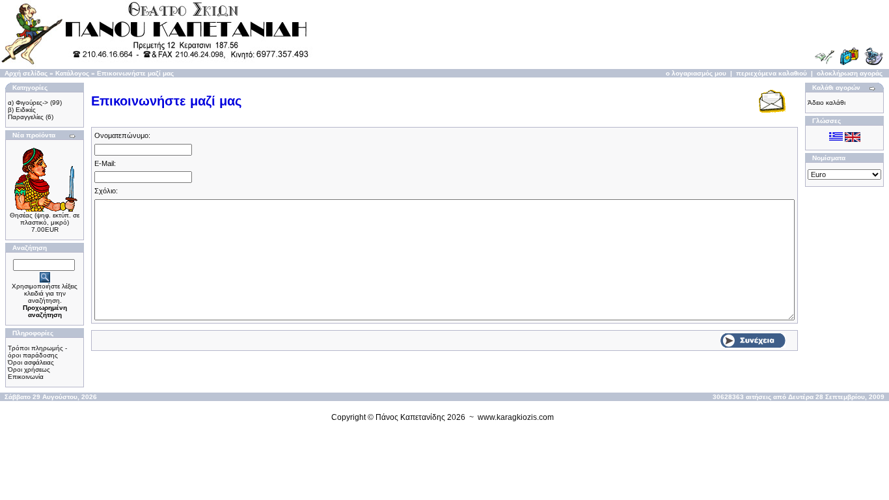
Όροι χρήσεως (29, 369)
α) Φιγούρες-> (28, 102)
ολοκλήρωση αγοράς (849, 73)
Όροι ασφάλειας (31, 362)
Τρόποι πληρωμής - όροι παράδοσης (37, 351)
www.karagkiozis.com (516, 417)
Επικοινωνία (26, 376)
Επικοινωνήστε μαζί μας (135, 73)
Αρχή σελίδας (26, 73)
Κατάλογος (72, 73)
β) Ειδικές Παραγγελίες (26, 113)
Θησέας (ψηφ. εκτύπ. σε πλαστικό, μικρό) (44, 219)
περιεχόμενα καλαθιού (771, 73)
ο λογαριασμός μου (696, 73)
